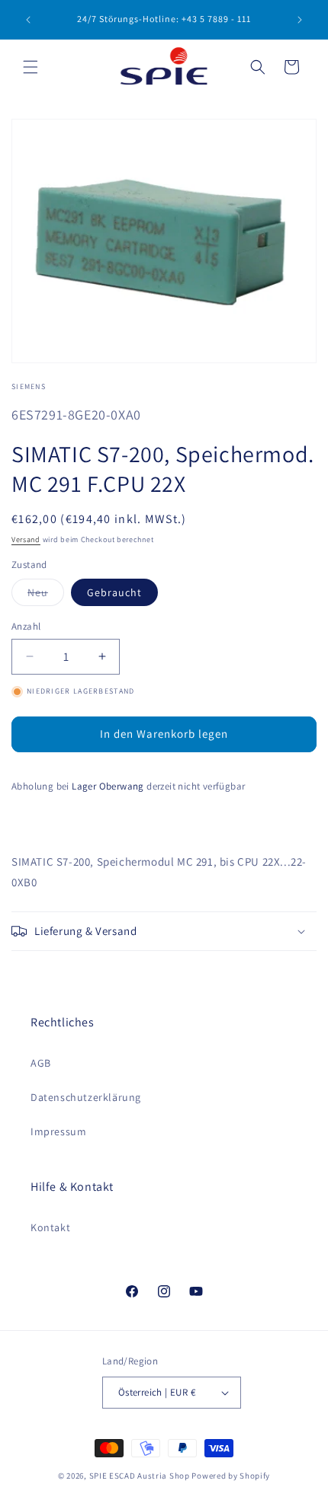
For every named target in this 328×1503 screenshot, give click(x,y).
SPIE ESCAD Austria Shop (139, 1475)
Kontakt (50, 1227)
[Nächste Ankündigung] (300, 20)
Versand (25, 539)
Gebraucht (114, 592)
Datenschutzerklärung (86, 1097)
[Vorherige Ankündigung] (28, 20)
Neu (45, 595)
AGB (41, 1063)
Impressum (58, 1131)
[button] (30, 67)
